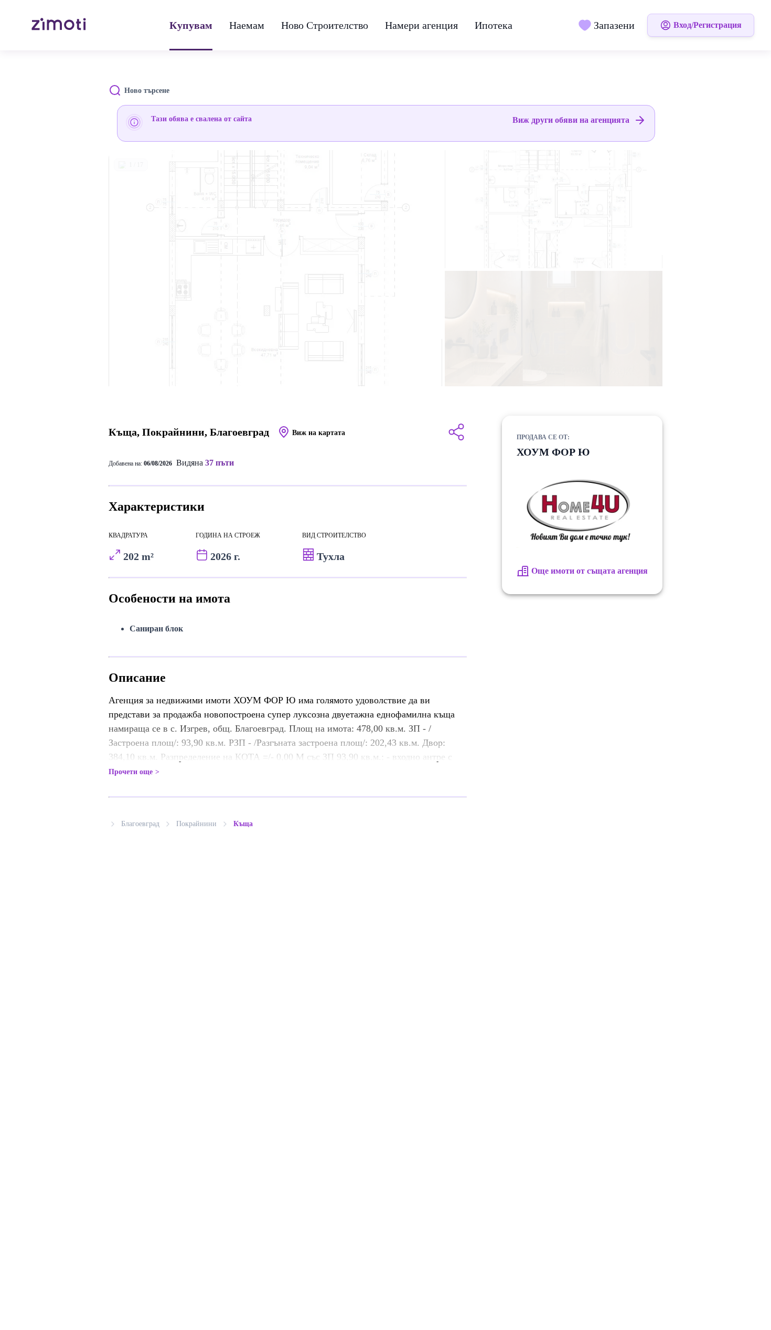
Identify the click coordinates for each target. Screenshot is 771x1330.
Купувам (190, 25)
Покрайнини (196, 824)
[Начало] (60, 25)
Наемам (246, 25)
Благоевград (140, 824)
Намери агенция (421, 25)
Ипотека (493, 25)
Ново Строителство (324, 25)
